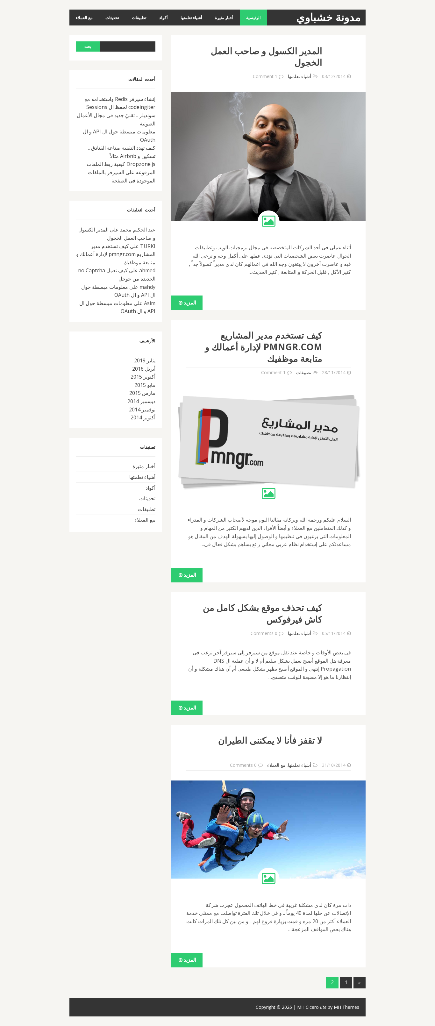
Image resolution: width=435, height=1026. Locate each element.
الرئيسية (253, 17)
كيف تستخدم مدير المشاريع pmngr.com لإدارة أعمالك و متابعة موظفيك (263, 346)
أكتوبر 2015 (143, 376)
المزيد (189, 302)
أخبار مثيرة (224, 17)
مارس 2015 (142, 392)
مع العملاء (84, 17)
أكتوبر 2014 (143, 417)
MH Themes (346, 1007)
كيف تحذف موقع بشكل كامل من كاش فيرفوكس (262, 613)
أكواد (163, 17)
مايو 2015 (144, 384)
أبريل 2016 (143, 368)
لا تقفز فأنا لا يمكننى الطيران (270, 740)
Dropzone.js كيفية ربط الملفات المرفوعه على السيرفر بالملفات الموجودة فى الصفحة (121, 172)
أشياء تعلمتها (191, 17)
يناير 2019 (144, 360)
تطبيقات (139, 17)
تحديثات (112, 17)
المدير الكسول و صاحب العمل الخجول (266, 56)
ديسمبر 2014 (141, 401)
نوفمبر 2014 (142, 409)
